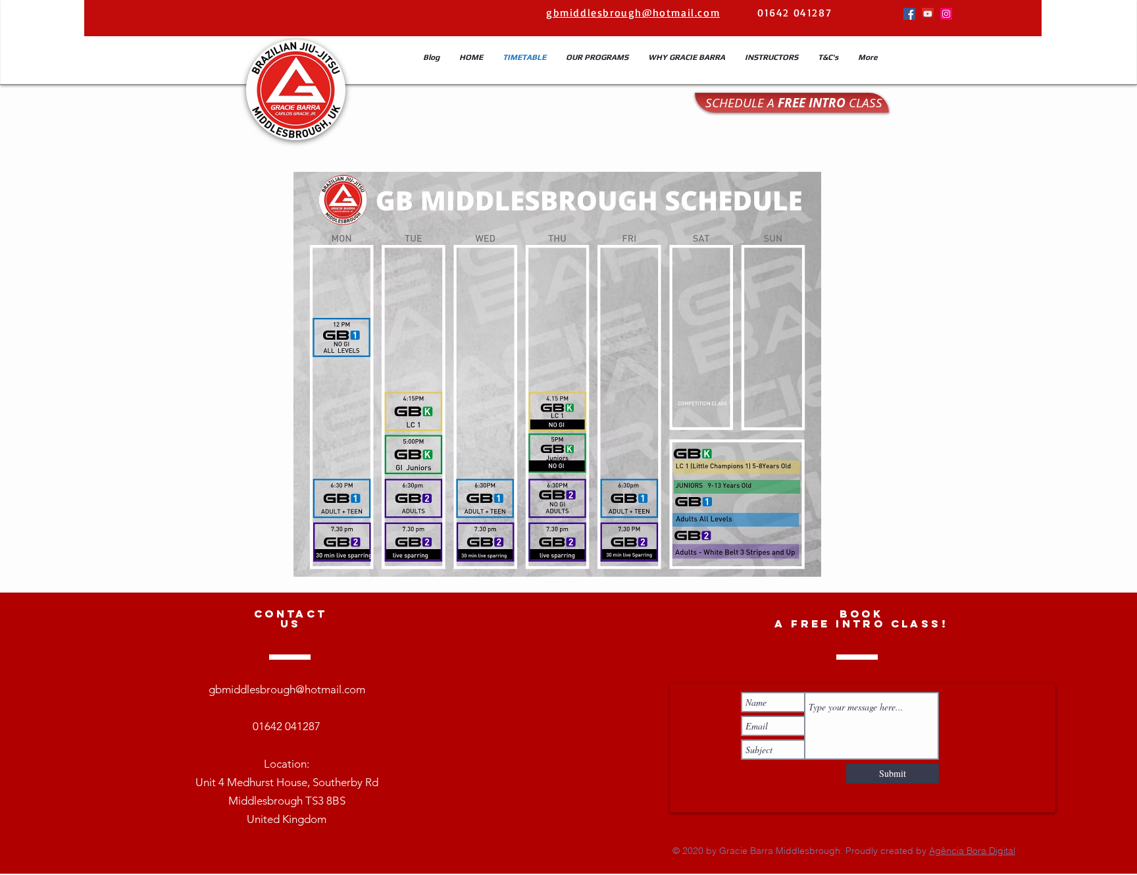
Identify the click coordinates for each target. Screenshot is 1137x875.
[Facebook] (909, 14)
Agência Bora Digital (972, 851)
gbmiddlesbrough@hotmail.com (287, 689)
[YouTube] (928, 14)
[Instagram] (946, 14)
